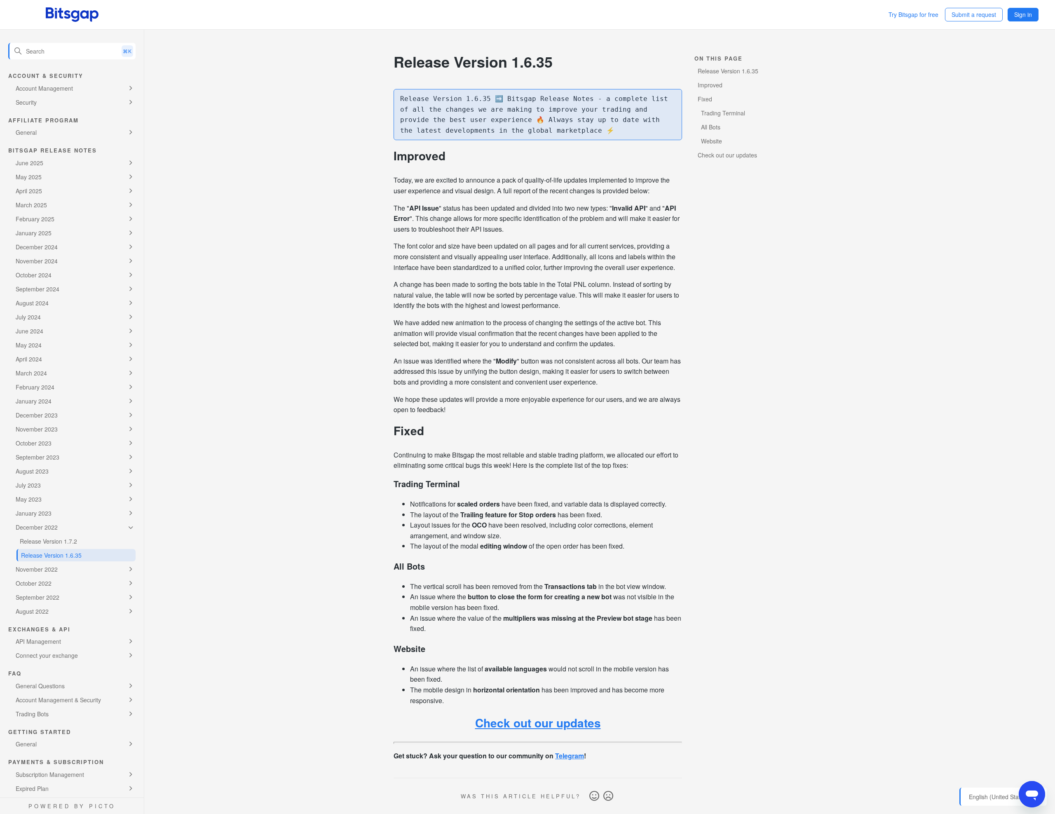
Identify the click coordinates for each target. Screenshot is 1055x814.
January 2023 (34, 513)
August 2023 (32, 471)
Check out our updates (538, 722)
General (26, 132)
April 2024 (29, 359)
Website (711, 141)
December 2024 (37, 247)
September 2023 (37, 457)
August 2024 (32, 303)
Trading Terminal (723, 113)
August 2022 (32, 611)
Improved (710, 85)
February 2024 (35, 387)
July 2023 (28, 485)
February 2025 (35, 219)
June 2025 (29, 163)
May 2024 (29, 345)
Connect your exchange (47, 655)
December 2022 (37, 527)
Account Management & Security (58, 700)
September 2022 (37, 597)
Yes (594, 796)
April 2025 (29, 191)
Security (26, 102)
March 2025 (31, 205)
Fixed (705, 99)
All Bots (710, 127)
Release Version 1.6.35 (51, 555)
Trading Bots (32, 714)
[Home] (72, 14)
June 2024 (29, 331)
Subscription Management (50, 774)
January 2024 (34, 401)
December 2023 (37, 415)
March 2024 (31, 373)
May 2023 (29, 499)
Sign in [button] (1023, 14)
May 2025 (29, 177)
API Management (38, 641)
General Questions (40, 686)
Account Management (44, 88)
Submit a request (974, 14)
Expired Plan (32, 788)
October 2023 (34, 443)
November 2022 (37, 569)
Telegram (569, 755)
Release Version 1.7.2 (48, 541)
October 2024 (34, 275)
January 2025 (34, 233)
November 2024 (37, 261)
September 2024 (37, 289)
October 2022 (34, 583)
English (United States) (999, 797)
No (608, 796)
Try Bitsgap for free (913, 14)
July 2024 (28, 317)
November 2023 (37, 429)
